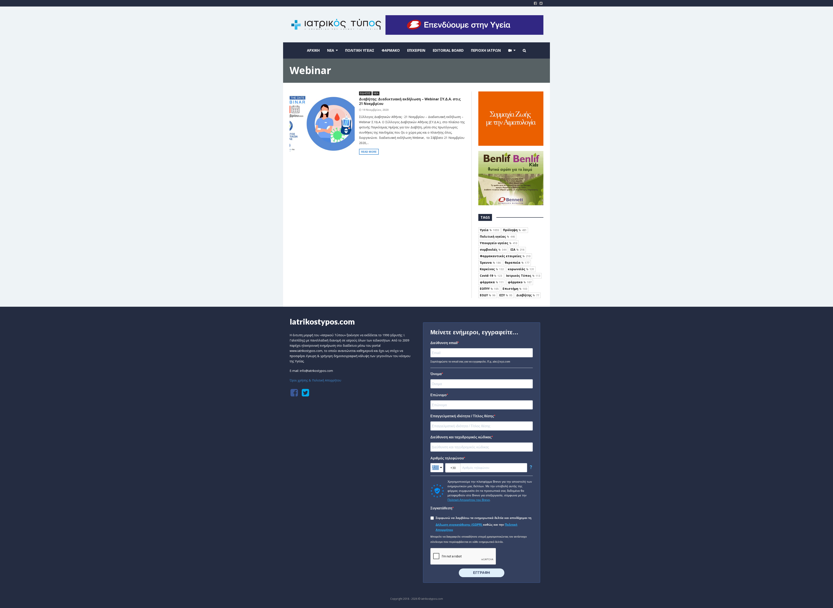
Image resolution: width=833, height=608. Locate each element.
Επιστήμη (515, 289)
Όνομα (436, 374)
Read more (369, 152)
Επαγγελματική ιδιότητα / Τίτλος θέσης (462, 416)
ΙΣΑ (517, 249)
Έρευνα (490, 262)
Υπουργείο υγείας (498, 243)
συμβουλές (493, 249)
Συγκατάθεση (441, 508)
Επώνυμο (438, 395)
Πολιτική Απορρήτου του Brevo (469, 500)
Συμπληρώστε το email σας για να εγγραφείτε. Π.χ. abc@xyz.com (470, 361)
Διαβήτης (527, 295)
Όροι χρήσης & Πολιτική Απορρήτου (315, 380)
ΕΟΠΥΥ (489, 289)
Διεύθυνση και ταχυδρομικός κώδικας (461, 437)
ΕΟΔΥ (487, 295)
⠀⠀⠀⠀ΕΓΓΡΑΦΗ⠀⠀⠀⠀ (481, 573)
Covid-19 (491, 275)
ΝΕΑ (376, 93)
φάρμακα (492, 282)
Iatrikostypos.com (322, 321)
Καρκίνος (492, 269)
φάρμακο (519, 282)
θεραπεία (517, 262)
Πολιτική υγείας (497, 236)
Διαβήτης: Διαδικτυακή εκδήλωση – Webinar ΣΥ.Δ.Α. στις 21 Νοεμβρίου (410, 101)
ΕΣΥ (505, 295)
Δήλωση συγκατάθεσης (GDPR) (459, 524)
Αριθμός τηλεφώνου (447, 458)
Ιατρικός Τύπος (523, 275)
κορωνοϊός (521, 269)
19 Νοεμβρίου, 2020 (375, 110)
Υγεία (489, 230)
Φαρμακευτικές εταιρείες (505, 256)
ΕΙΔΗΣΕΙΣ (365, 93)
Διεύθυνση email (443, 343)
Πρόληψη (514, 230)
